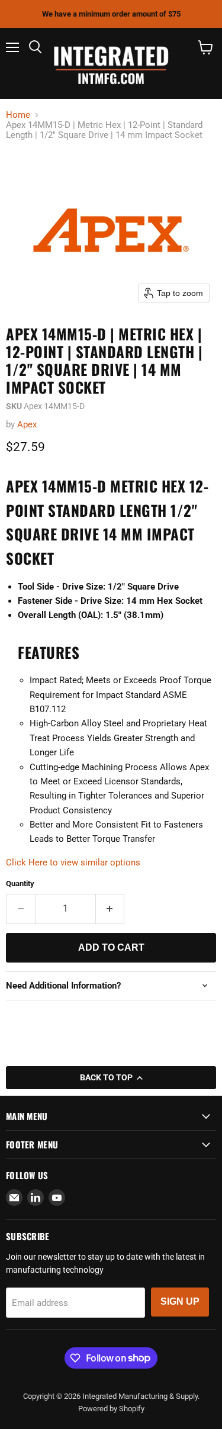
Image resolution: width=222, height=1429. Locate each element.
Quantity (20, 883)
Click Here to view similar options (73, 862)
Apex (27, 424)
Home (18, 115)
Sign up (180, 1301)
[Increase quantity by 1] (110, 908)
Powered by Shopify (111, 1408)
